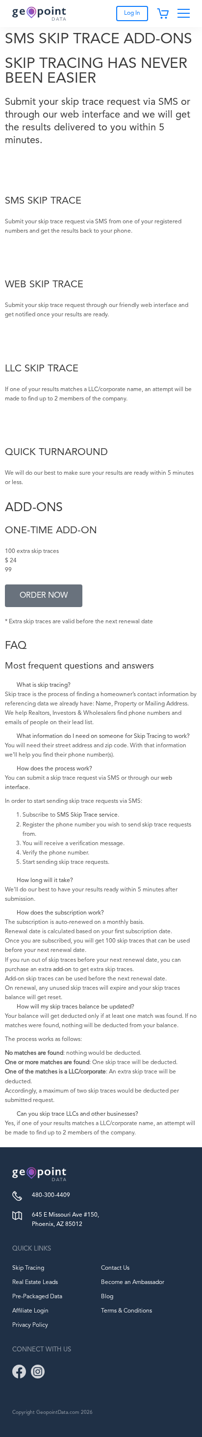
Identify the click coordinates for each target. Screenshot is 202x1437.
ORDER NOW (44, 596)
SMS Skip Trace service (87, 815)
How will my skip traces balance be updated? (75, 1007)
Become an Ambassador (132, 1282)
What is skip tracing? (44, 685)
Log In (132, 13)
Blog (107, 1297)
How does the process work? (54, 769)
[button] (101, 685)
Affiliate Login (30, 1311)
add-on (62, 970)
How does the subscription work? (60, 913)
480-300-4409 (51, 1195)
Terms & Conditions (126, 1311)
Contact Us (115, 1268)
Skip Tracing (28, 1268)
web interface (90, 115)
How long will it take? (45, 881)
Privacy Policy (30, 1325)
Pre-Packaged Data (37, 1297)
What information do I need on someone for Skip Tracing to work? (103, 736)
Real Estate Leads (35, 1282)
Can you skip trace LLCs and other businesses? (77, 1114)
